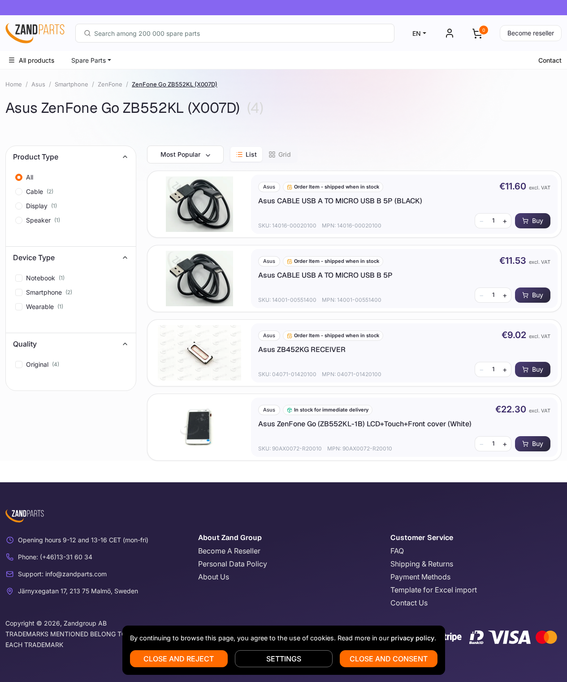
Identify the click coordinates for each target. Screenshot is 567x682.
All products (36, 60)
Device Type (34, 257)
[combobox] (234, 33)
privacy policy (412, 638)
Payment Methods (420, 576)
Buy (537, 220)
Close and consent (389, 658)
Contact (550, 60)
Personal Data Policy (232, 563)
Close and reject (178, 658)
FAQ (397, 550)
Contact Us (409, 602)
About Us (213, 576)
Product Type (35, 156)
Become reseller (530, 33)
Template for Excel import (433, 589)
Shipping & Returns (421, 563)
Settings (283, 658)
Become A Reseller (229, 550)
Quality (25, 343)
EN (416, 33)
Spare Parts (88, 60)
